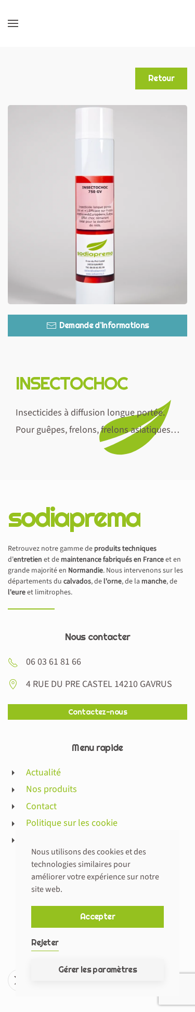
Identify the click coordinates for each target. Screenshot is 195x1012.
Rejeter (45, 942)
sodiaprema (74, 517)
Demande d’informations (104, 325)
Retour (161, 78)
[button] (13, 23)
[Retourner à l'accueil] (98, 23)
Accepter (97, 916)
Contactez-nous (97, 712)
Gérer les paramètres (97, 969)
